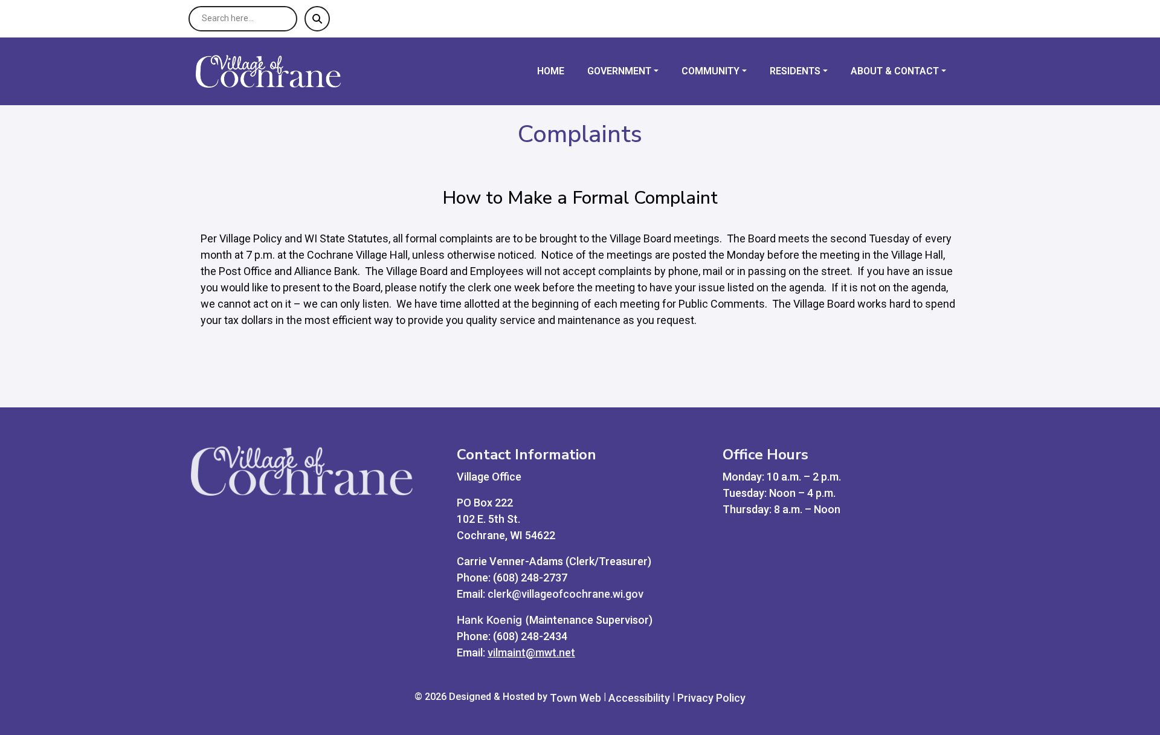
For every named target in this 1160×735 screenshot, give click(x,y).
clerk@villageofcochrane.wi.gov (565, 594)
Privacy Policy (711, 697)
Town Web (575, 697)
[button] (629, 71)
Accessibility (639, 697)
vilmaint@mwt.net (531, 652)
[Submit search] (317, 18)
